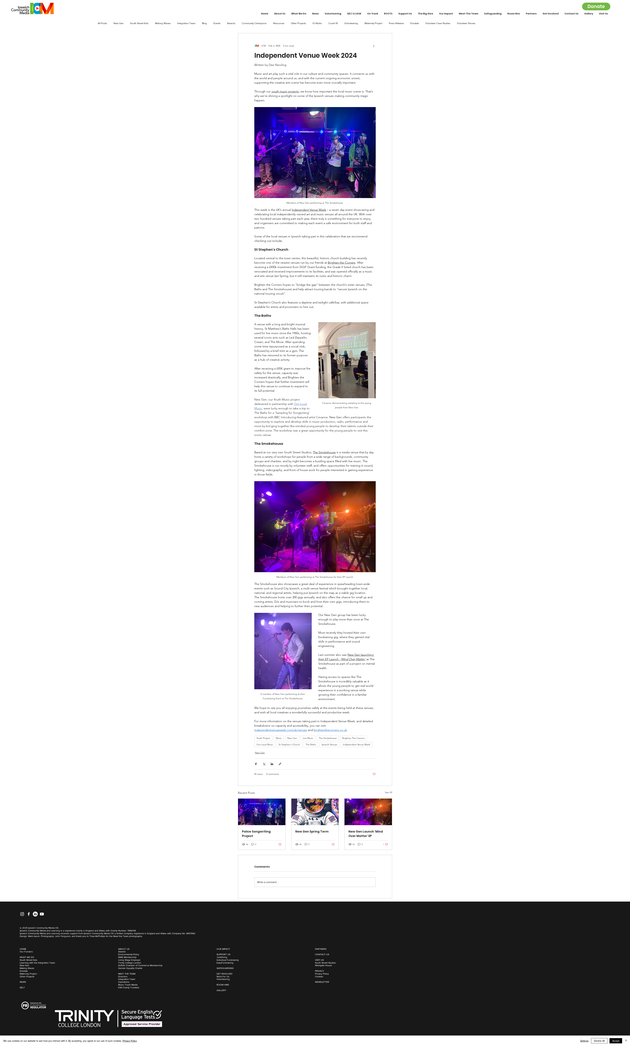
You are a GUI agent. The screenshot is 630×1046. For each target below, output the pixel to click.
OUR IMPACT (223, 949)
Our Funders (26, 951)
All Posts (102, 23)
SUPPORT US (223, 954)
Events (216, 23)
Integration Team (186, 23)
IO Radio (317, 23)
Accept (615, 1040)
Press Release (396, 23)
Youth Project (263, 738)
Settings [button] (584, 1040)
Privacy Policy (322, 973)
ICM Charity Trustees (128, 987)
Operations (123, 982)
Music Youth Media (127, 984)
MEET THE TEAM (126, 973)
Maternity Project (373, 23)
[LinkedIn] (35, 914)
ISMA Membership (127, 957)
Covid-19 (333, 23)
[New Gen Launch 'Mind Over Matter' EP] (368, 812)
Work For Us (223, 976)
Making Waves (163, 23)
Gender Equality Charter (130, 968)
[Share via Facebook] (255, 763)
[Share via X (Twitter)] (263, 763)
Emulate (414, 23)
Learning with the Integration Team (37, 962)
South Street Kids (139, 23)
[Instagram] (22, 914)
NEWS (23, 982)
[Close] (626, 1040)
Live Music (308, 738)
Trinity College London (129, 962)
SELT (22, 987)
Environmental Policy (128, 954)
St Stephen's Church (289, 744)
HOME (23, 949)
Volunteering (351, 23)
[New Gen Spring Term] (315, 812)
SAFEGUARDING (225, 968)
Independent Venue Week (356, 744)
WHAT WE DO (27, 957)
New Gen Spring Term (312, 831)
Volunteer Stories (466, 23)
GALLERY (221, 990)
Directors (122, 976)
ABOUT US (123, 949)
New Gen (119, 23)
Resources (278, 23)
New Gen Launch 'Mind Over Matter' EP (365, 833)
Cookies (319, 976)
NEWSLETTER (322, 982)
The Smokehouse (328, 738)
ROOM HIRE (223, 984)
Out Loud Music (264, 744)
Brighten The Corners (353, 738)
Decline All (599, 1040)
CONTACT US (322, 954)
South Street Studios (325, 962)
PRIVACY (319, 971)
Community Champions (254, 23)
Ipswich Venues (329, 744)
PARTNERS (320, 949)
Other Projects (298, 23)
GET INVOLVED (224, 973)
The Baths (311, 744)
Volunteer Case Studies (437, 23)
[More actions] (374, 46)
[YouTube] (41, 914)
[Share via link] (280, 763)
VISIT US (319, 960)
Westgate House (323, 965)
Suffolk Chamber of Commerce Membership (140, 965)
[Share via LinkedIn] (271, 763)
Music (279, 738)
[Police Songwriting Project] (261, 812)
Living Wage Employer (129, 960)
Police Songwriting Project (256, 833)
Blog (204, 23)
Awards (231, 23)
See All (388, 792)
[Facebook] (28, 914)
